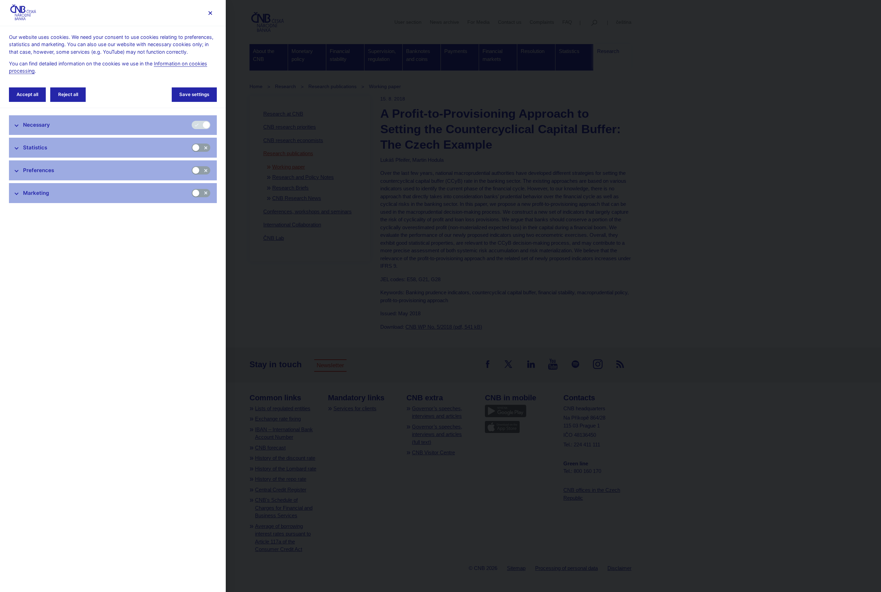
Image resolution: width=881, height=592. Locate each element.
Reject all (68, 94)
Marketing (36, 193)
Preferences (38, 170)
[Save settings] (210, 13)
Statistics (35, 147)
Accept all (27, 94)
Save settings (194, 94)
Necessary (36, 124)
